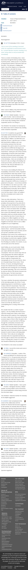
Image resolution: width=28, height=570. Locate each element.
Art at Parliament (19, 529)
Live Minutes (4, 503)
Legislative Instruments (20, 500)
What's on (17, 526)
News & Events (18, 481)
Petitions (17, 516)
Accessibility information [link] (6, 566)
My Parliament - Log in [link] (7, 517)
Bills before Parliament (20, 494)
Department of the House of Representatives (6, 540)
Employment (4, 523)
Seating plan (4, 487)
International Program (20, 489)
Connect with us (19, 517)
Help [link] (15, 568)
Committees (18, 505)
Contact (20, 6)
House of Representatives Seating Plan (7, 508)
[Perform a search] (2, 9)
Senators (3, 485)
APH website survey (6, 521)
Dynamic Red (4, 484)
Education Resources (20, 485)
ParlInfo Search (5, 520)
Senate (3, 481)
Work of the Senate (5, 482)
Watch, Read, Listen (19, 482)
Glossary (4, 526)
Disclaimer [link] (3, 568)
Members (3, 505)
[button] (24, 9)
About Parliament (19, 484)
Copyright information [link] (19, 566)
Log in (24, 6)
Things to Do (18, 527)
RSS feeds (4, 528)
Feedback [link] (10, 568)
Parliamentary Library (20, 487)
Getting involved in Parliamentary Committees (19, 512)
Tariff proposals (19, 499)
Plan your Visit (18, 530)
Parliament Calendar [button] (12, 6)
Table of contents (9, 14)
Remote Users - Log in (7, 518)
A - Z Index (4, 525)
